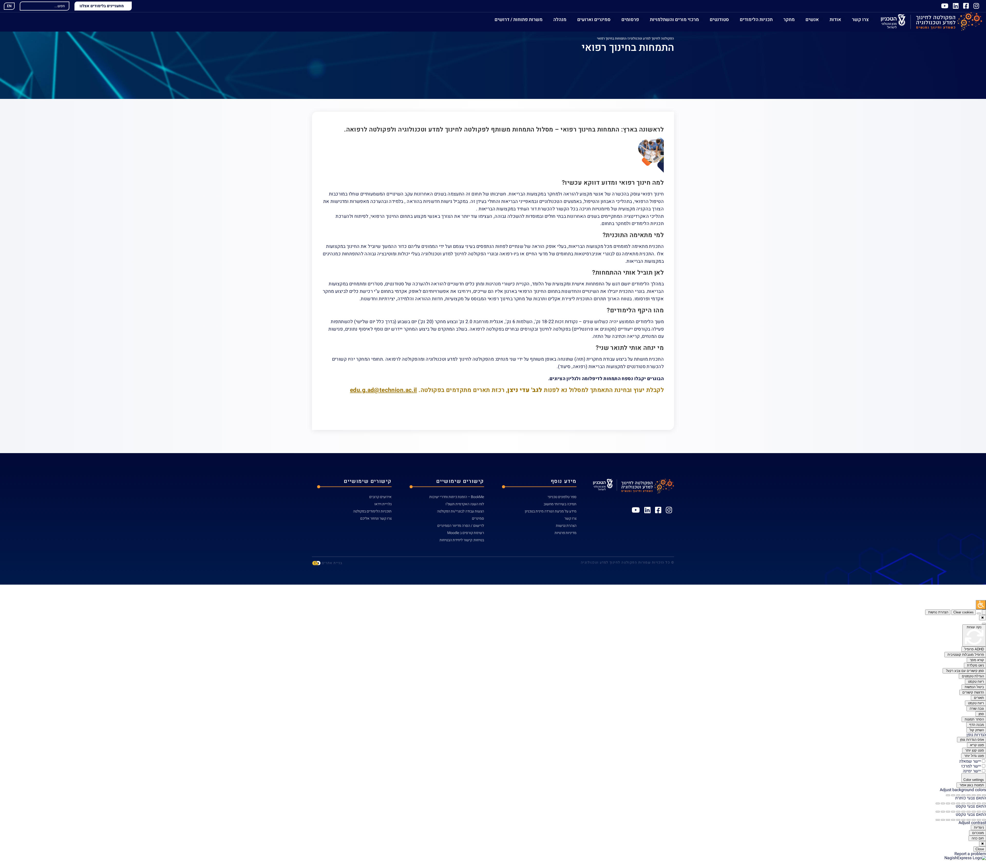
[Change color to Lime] (938, 803)
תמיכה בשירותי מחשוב (560, 504)
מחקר (789, 19)
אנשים (812, 19)
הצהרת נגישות (566, 525)
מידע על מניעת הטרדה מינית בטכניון (550, 511)
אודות (835, 19)
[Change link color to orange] (958, 820)
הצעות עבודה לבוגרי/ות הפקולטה (460, 511)
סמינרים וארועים (594, 19)
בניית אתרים (331, 562)
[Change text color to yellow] (948, 811)
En (9, 6)
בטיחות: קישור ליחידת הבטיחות (462, 540)
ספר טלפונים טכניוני (562, 497)
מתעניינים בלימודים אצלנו (102, 6)
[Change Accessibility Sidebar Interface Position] (979, 613)
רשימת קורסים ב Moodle (465, 533)
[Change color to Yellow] (948, 803)
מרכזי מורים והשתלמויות (674, 19)
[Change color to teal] (953, 803)
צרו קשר (860, 19)
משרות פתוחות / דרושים (519, 19)
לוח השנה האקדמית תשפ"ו (464, 504)
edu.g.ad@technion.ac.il (383, 390)
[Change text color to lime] (938, 811)
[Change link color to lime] (938, 820)
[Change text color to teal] (953, 811)
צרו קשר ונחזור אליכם (376, 518)
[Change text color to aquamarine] (943, 811)
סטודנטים (719, 19)
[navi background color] (948, 795)
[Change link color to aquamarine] (943, 820)
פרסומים (630, 19)
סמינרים (478, 518)
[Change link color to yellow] (948, 820)
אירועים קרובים (380, 497)
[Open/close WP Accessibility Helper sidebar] (981, 605)
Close (979, 849)
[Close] (984, 612)
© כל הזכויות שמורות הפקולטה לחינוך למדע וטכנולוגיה (627, 562)
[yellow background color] (953, 795)
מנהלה (559, 19)
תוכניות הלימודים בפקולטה (372, 511)
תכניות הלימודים (756, 19)
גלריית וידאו (383, 504)
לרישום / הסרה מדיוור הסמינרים (460, 525)
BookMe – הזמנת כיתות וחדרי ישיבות (456, 497)
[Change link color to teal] (953, 820)
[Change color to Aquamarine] (943, 803)
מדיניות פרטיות (565, 533)
